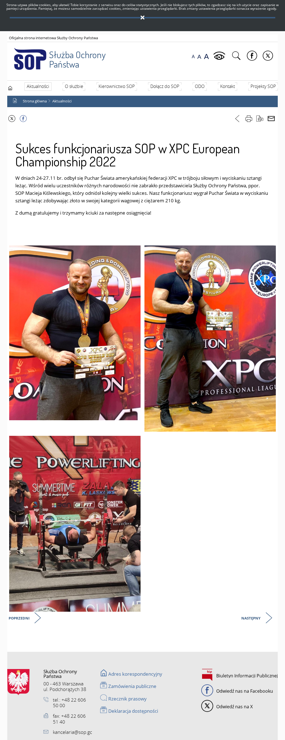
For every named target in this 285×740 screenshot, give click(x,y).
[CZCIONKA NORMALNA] (193, 56)
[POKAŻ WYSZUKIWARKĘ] (237, 56)
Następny (251, 618)
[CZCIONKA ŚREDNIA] (199, 56)
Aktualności (62, 101)
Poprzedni (19, 618)
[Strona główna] (10, 88)
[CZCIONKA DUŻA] (206, 56)
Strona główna (35, 101)
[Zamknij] (142, 17)
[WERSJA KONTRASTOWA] (220, 56)
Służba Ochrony (77, 59)
